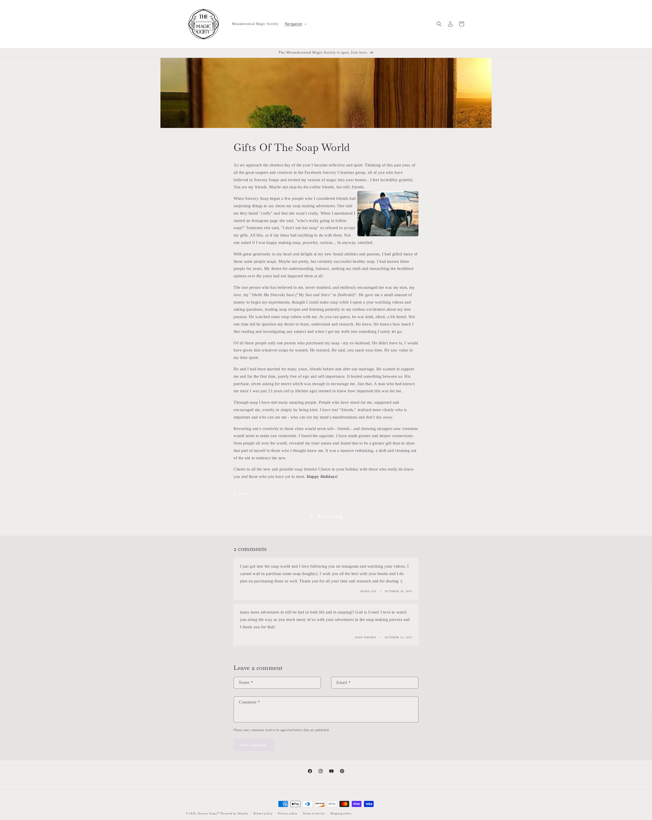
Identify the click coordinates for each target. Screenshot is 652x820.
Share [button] (243, 494)
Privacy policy (287, 813)
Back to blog (330, 516)
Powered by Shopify (234, 813)
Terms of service (314, 813)
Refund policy (263, 813)
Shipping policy (341, 813)
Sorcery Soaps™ (209, 813)
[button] (295, 24)
